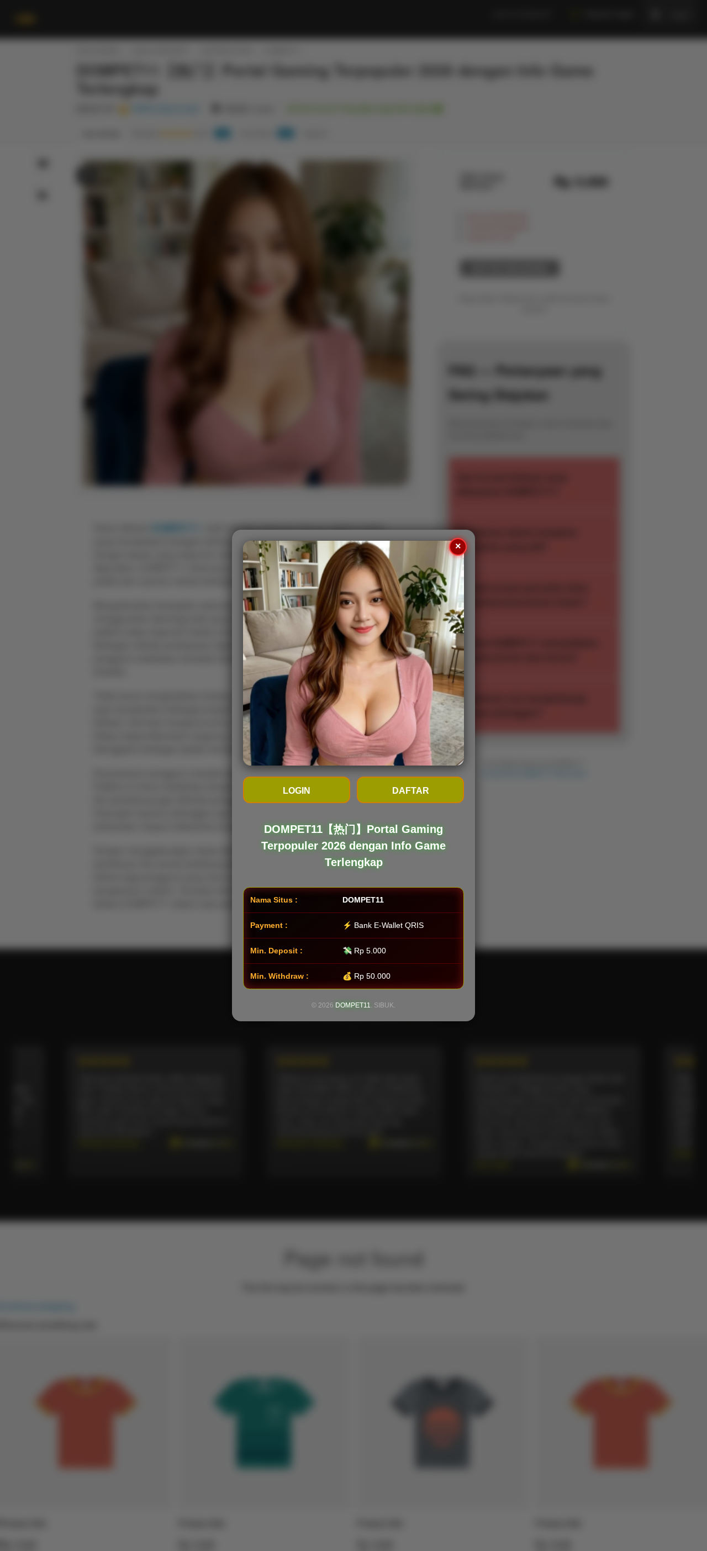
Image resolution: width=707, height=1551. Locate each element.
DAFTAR (410, 790)
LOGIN (296, 790)
